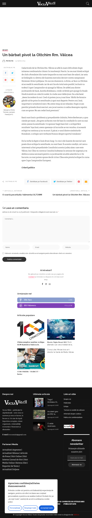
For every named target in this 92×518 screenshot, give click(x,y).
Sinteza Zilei (21, 463)
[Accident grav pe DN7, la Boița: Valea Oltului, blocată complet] (39, 414)
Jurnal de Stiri (16, 459)
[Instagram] (46, 284)
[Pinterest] (5, 80)
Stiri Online (16, 456)
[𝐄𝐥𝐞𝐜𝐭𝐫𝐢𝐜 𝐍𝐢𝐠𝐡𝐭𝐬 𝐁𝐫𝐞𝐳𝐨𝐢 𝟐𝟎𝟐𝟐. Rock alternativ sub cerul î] (61, 329)
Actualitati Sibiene (10, 453)
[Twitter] (12, 73)
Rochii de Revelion (14, 473)
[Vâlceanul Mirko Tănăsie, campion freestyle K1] (9, 101)
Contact (31, 277)
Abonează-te (77, 465)
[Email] (12, 80)
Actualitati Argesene (11, 450)
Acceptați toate (47, 508)
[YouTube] (50, 284)
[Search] (87, 3)
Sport (5, 50)
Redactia (9, 61)
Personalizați (15, 508)
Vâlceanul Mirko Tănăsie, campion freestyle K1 (9, 112)
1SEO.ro (76, 515)
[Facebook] (5, 73)
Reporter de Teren (10, 466)
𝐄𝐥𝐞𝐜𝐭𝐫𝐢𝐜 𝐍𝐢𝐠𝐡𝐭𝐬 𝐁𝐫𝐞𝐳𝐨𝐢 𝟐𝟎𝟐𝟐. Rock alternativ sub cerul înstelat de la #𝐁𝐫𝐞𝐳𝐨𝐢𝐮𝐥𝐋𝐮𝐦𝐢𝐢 (59, 344)
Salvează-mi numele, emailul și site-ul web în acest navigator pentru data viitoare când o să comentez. (38, 253)
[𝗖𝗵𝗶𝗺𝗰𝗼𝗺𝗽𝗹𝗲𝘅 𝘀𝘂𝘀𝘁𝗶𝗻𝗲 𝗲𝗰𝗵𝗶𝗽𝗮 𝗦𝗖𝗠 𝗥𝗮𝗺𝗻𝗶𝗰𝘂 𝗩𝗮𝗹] (31, 329)
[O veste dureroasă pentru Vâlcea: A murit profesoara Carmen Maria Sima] (39, 426)
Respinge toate (30, 508)
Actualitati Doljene (10, 469)
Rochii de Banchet (10, 476)
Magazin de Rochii (18, 479)
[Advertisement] (46, 25)
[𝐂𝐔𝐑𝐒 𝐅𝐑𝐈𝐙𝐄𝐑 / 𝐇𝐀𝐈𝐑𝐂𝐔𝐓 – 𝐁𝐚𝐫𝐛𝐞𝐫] (31, 358)
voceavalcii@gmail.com (17, 435)
